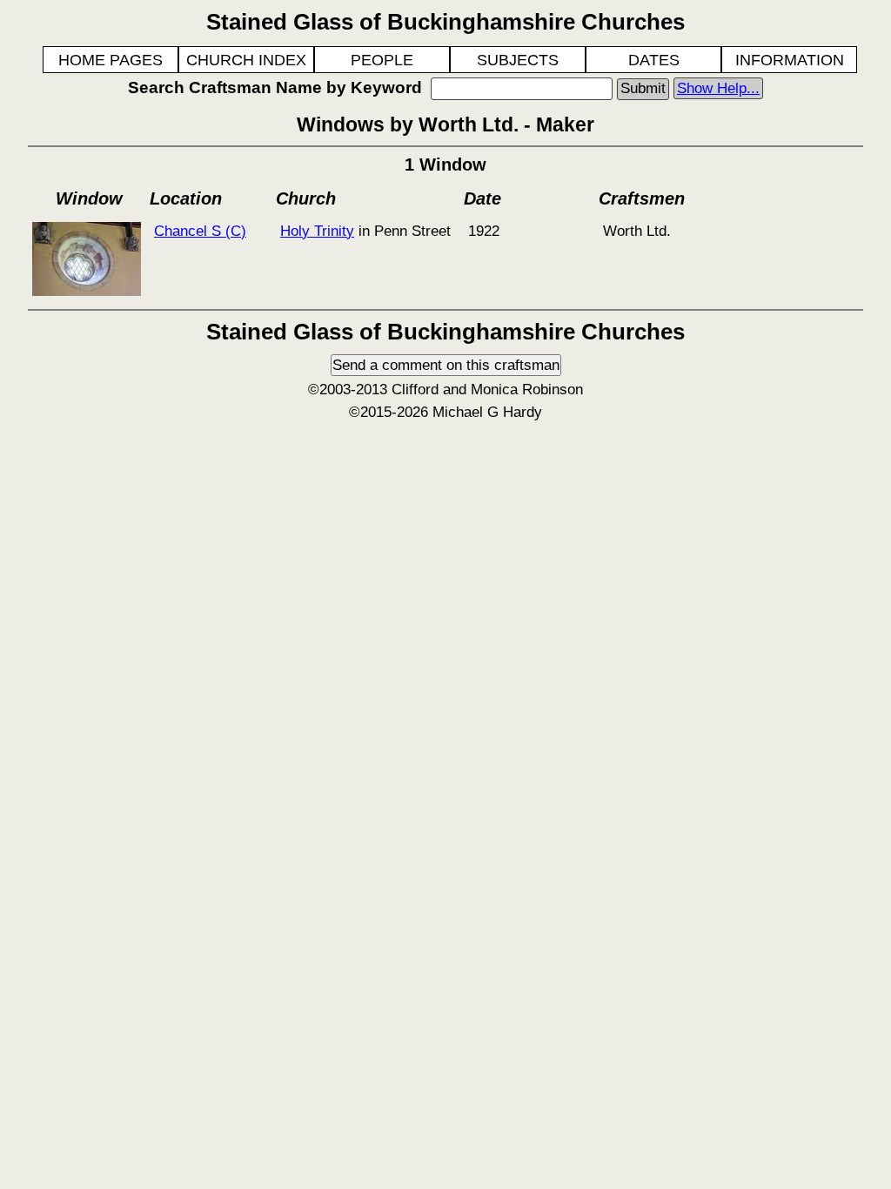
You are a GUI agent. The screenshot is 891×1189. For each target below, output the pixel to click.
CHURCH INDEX (246, 60)
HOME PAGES (110, 60)
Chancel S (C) (200, 230)
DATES (654, 60)
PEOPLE (382, 60)
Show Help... (718, 88)
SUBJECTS (518, 60)
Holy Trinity (317, 230)
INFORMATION (789, 60)
